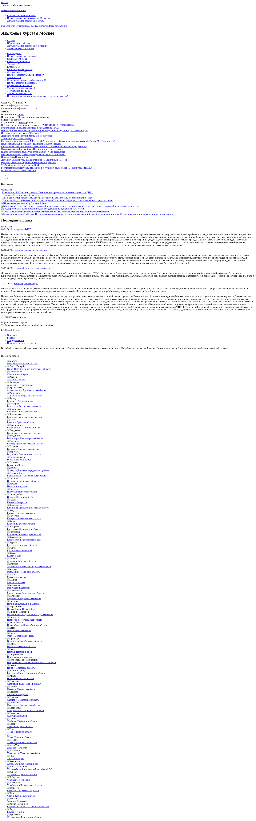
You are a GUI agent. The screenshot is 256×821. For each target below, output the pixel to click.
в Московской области (38, 117)
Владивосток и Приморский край (24, 427)
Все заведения (14, 53)
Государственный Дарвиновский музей (64, 208)
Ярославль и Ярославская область (24, 817)
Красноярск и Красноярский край (24, 539)
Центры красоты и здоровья (22, 83)
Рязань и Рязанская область (20, 678)
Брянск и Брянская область (20, 422)
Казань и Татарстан (17, 502)
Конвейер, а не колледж (26, 283)
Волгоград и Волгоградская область (25, 443)
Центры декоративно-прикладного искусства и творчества (37, 96)
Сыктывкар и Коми (17, 716)
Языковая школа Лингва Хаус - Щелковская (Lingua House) (31, 143)
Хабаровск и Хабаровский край (23, 764)
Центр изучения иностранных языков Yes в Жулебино (28, 162)
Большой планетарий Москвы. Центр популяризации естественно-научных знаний (130, 214)
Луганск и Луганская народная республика (29, 566)
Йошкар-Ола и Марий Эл (20, 497)
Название (6, 105)
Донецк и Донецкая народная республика (28, 470)
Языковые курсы (17, 59)
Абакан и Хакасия (16, 379)
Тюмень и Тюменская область (22, 742)
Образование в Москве (18, 43)
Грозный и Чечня (15, 465)
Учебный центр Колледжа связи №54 (20, 165)
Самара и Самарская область (21, 689)
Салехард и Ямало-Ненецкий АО (24, 684)
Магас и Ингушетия (17, 577)
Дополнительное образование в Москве (27, 45)
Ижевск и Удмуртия (17, 486)
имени (22, 122)
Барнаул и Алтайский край (20, 401)
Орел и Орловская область (20, 636)
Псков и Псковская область (21, 668)
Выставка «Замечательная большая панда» (23, 195)
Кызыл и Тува (14, 555)
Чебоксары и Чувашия (18, 780)
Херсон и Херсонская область (22, 774)
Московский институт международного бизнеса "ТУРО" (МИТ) (33, 154)
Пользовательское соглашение (22, 343)
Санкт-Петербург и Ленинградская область (29, 369)
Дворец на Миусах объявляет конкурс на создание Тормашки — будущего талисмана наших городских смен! (57, 200)
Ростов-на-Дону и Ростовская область (26, 673)
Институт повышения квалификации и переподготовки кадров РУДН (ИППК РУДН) (44, 130)
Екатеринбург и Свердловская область (26, 475)
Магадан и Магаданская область (23, 571)
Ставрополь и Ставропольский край (25, 710)
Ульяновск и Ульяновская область (24, 753)
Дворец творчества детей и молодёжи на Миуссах (26, 135)
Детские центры (17, 72)
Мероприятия (8, 26)
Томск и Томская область (19, 732)
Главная (11, 40)
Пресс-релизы (31, 26)
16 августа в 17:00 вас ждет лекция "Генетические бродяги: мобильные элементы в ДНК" (47, 192)
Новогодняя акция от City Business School (25, 203)
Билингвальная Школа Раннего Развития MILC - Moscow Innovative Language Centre (44, 146)
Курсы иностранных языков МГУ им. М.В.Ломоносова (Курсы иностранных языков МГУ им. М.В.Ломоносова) (58, 141)
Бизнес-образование (18, 61)
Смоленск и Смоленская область (23, 705)
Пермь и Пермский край (19, 652)
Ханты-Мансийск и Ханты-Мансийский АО (29, 769)
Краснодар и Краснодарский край (24, 534)
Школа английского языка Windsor (18, 170)
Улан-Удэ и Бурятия (17, 748)
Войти (4, 2)
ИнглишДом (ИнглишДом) (14, 157)
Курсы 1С (13, 67)
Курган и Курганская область (22, 545)
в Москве (20, 117)
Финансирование (10, 108)
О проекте (12, 335)
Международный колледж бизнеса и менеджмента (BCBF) (30, 127)
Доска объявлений (57, 26)
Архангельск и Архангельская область (26, 390)
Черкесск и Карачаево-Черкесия (23, 790)
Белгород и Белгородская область (24, 406)
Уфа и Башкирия (15, 758)
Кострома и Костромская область (23, 529)
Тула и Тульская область (19, 737)
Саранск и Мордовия (17, 694)
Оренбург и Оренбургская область (24, 641)
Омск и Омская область (19, 630)
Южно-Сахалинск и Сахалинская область (28, 806)
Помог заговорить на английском (30, 250)
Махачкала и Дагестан (18, 587)
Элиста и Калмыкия (17, 801)
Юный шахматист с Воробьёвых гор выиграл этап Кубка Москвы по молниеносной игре (47, 197)
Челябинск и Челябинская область (24, 785)
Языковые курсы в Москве (20, 48)
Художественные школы (21, 88)
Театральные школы (18, 91)
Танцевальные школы (19, 93)
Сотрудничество (15, 340)
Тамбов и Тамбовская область (22, 721)
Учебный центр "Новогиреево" (17, 138)
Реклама (11, 338)
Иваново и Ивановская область (23, 481)
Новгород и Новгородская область (24, 619)
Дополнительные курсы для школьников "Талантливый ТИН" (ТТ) (35, 159)
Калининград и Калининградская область (28, 507)
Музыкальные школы (19, 85)
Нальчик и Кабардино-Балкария (23, 603)
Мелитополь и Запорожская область (25, 593)
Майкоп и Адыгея (16, 582)
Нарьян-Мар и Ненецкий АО (21, 609)
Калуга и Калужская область (21, 513)
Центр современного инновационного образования (82, 211)
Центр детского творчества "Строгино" (21, 133)
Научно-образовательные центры (25, 75)
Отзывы (20, 26)
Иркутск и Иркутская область (22, 491)
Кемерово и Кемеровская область (24, 518)
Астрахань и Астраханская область (25, 395)
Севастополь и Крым (17, 374)
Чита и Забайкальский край (21, 796)
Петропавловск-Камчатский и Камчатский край (31, 662)
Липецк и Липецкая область (21, 561)
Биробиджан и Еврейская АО (22, 411)
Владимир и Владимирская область (25, 438)
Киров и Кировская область (21, 523)
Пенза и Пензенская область (21, 646)
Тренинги (13, 64)
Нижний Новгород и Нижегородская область (30, 614)
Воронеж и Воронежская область (24, 454)
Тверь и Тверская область (20, 726)
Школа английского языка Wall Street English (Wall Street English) (33, 151)
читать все (6, 189)
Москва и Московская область (22, 363)
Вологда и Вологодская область (23, 449)
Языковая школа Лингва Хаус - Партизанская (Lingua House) (32, 149)
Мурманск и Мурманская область (24, 598)
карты (20, 114)
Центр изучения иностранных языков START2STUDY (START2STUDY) (38, 125)
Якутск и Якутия (15, 812)
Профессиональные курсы (22, 56)
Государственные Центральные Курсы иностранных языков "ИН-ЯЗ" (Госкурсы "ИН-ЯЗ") (47, 167)
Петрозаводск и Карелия (19, 657)
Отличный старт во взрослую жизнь (32, 268)
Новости (43, 26)
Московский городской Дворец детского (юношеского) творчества (105, 206)
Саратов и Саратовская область (23, 700)
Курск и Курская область (19, 550)
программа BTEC (22, 229)
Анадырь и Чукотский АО (20, 385)
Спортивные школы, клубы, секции (26, 80)
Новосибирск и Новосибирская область (27, 625)
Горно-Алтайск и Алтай (19, 459)
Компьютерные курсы (19, 69)
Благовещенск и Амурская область (24, 417)
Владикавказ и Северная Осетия (23, 433)
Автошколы (14, 77)
